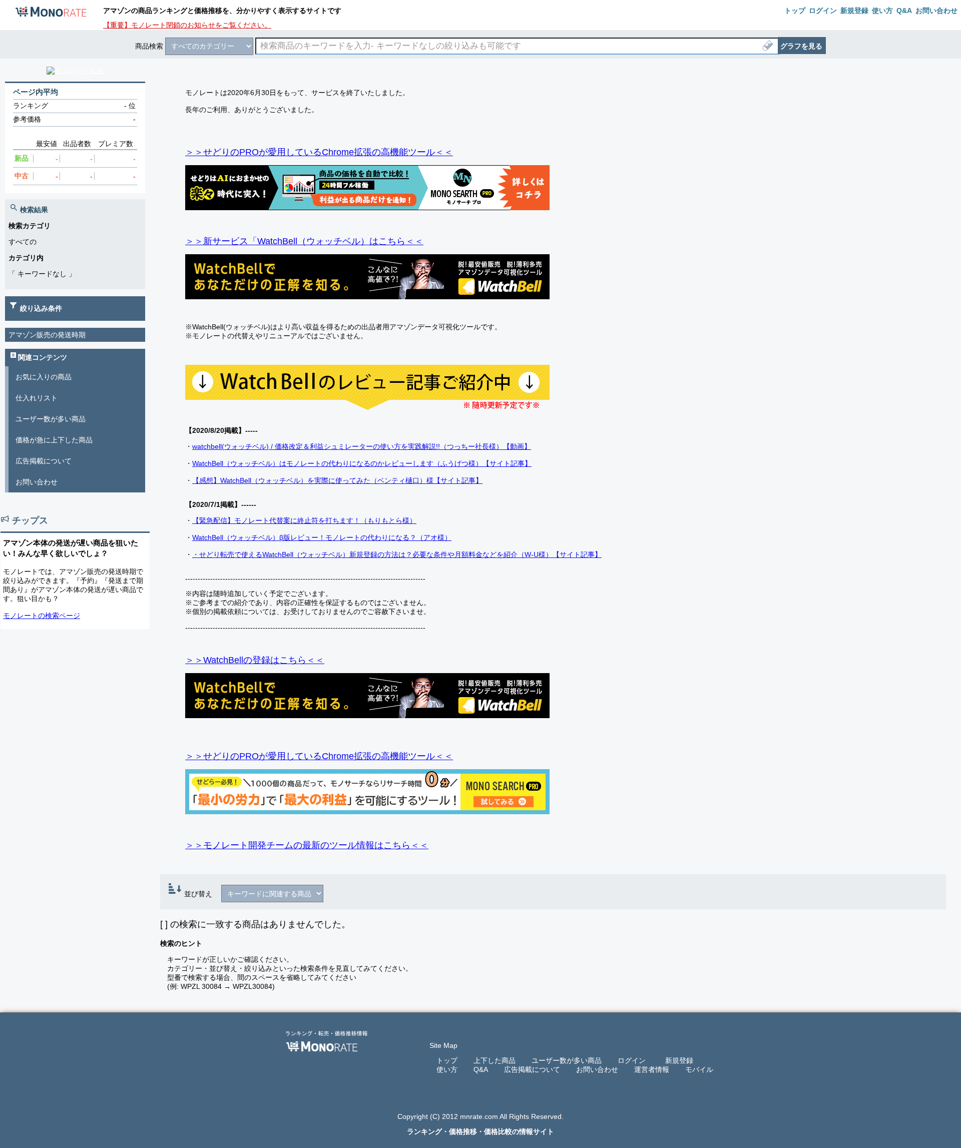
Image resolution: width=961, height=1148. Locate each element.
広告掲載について (44, 461)
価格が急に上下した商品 (54, 440)
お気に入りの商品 (44, 377)
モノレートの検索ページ (41, 616)
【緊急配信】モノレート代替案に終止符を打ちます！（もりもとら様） (304, 520)
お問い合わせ (37, 482)
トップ (446, 1060)
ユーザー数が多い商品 (51, 419)
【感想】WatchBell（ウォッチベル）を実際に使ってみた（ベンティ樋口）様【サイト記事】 (337, 480)
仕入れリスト (37, 398)
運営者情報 (651, 1069)
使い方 (446, 1069)
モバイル (699, 1069)
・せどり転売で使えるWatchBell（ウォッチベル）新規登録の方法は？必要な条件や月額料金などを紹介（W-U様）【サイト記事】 (397, 554)
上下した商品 (494, 1060)
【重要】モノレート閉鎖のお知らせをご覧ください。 (187, 25)
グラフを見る (801, 46)
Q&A (480, 1069)
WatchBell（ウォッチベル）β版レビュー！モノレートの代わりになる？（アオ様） (321, 537)
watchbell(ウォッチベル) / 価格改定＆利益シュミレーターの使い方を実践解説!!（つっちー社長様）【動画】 (361, 446)
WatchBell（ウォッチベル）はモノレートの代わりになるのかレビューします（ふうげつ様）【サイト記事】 (362, 463)
